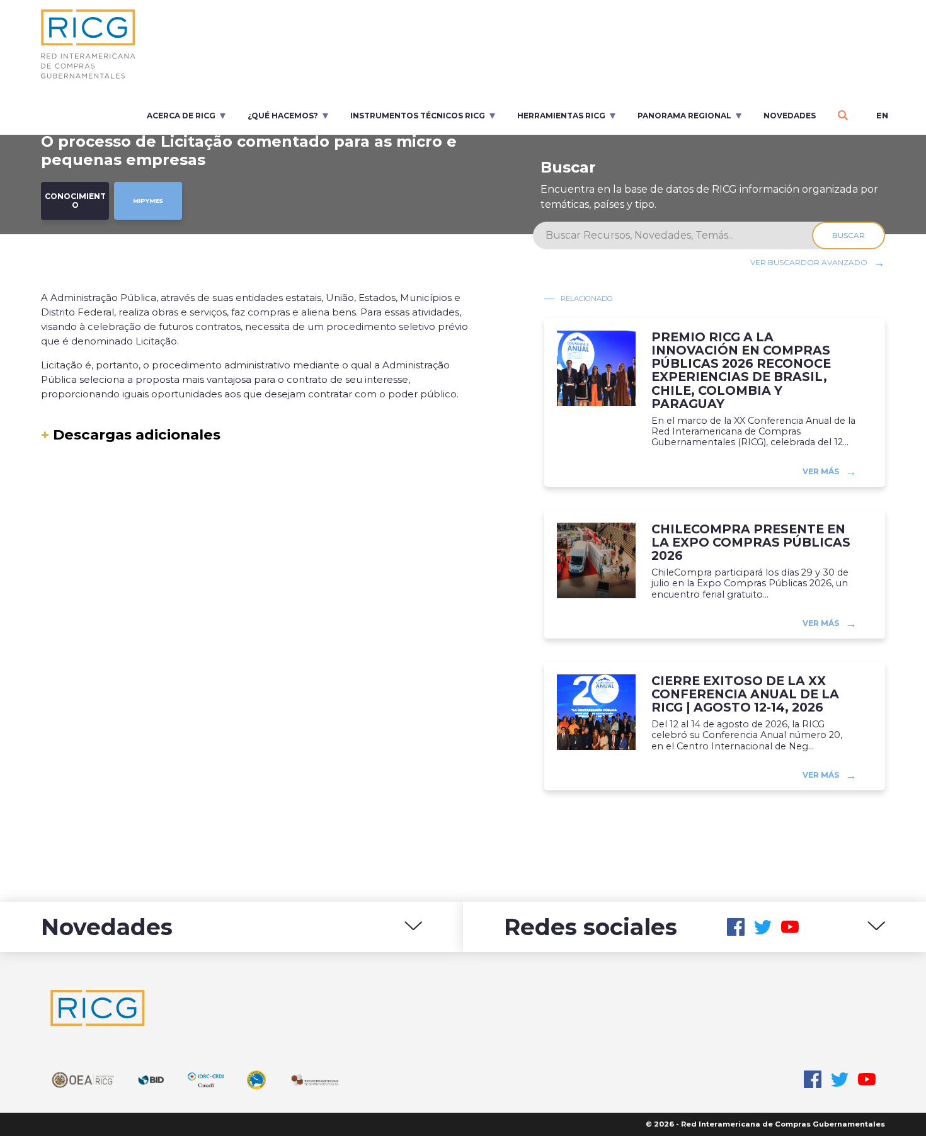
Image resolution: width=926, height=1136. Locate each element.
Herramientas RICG (561, 115)
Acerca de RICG (181, 115)
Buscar (848, 235)
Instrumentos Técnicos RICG (417, 115)
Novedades (789, 115)
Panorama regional (684, 115)
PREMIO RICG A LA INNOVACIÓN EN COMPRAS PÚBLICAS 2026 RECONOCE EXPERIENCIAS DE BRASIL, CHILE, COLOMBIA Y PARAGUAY (741, 371)
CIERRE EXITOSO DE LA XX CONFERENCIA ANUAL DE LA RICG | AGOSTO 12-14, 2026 (745, 694)
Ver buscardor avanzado (808, 262)
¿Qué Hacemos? (283, 115)
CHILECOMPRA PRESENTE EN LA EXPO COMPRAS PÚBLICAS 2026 (750, 542)
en (882, 115)
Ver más (821, 470)
